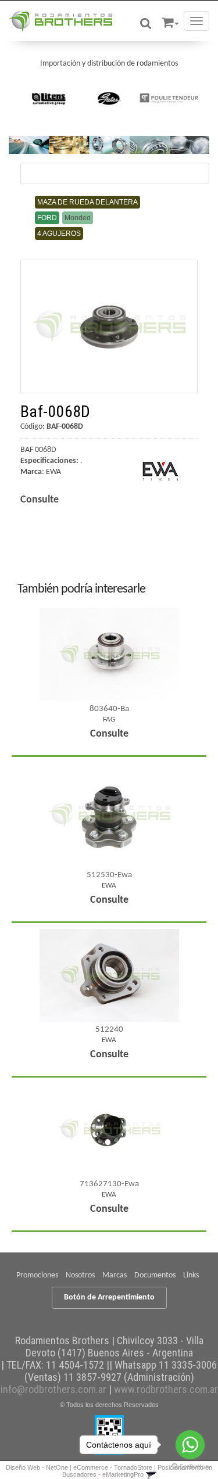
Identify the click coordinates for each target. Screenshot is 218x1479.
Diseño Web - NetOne (37, 1467)
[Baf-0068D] (109, 326)
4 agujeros (59, 233)
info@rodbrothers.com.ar (53, 1389)
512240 (109, 1029)
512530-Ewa (109, 875)
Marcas (114, 1275)
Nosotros (80, 1275)
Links (191, 1275)
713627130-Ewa (109, 1184)
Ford (47, 218)
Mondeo (78, 218)
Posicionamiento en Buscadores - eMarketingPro (137, 1471)
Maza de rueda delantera (87, 202)
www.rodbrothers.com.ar (166, 1389)
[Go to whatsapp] (190, 1444)
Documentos (155, 1275)
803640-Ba (109, 709)
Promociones (37, 1275)
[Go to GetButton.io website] (190, 1467)
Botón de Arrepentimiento (109, 1297)
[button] (170, 20)
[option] (49, 98)
